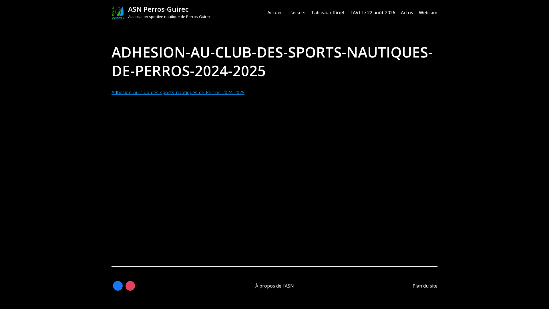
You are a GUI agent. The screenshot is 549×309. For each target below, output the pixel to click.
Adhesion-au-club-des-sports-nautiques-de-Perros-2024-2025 (178, 92)
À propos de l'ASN (274, 286)
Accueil (275, 12)
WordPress (168, 301)
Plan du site (425, 286)
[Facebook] (118, 286)
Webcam (428, 12)
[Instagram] (130, 286)
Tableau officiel (327, 12)
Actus (407, 12)
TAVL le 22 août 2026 (372, 12)
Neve (117, 301)
